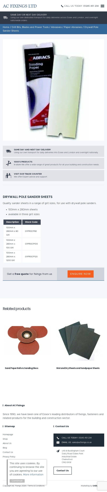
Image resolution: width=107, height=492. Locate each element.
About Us (7, 443)
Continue (17, 481)
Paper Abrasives (73, 27)
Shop (5, 439)
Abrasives (56, 27)
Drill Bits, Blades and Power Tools (30, 27)
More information (33, 474)
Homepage (8, 435)
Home (6, 27)
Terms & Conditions (36, 486)
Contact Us (8, 452)
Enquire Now (80, 274)
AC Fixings (20, 6)
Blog (5, 448)
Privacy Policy (9, 457)
